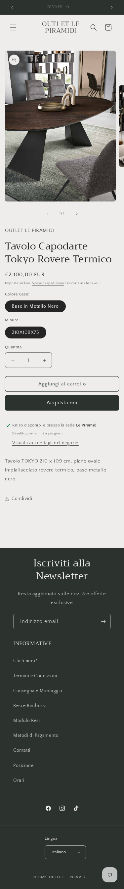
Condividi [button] (22, 498)
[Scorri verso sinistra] (47, 213)
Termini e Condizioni (35, 676)
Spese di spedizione (48, 283)
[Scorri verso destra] (76, 213)
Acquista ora (62, 403)
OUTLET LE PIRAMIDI (68, 877)
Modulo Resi (26, 720)
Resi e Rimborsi (29, 705)
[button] (13, 27)
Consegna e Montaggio (37, 690)
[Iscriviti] (103, 621)
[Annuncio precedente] (12, 7)
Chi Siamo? (25, 660)
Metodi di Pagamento (36, 735)
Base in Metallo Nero (35, 306)
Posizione (23, 765)
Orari (18, 780)
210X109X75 (25, 332)
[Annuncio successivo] (111, 7)
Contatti (21, 750)
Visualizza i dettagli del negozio (45, 443)
